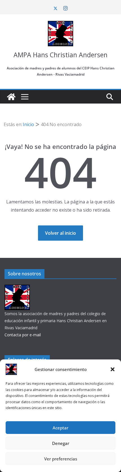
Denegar (60, 443)
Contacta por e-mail (23, 334)
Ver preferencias (60, 459)
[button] (112, 369)
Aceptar (60, 428)
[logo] (17, 288)
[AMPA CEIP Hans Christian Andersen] (11, 97)
